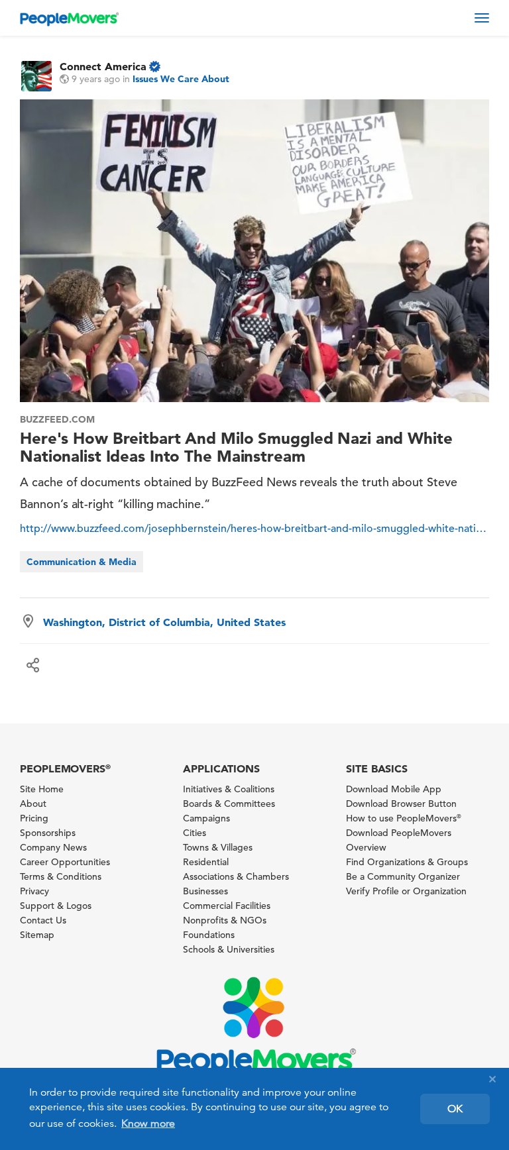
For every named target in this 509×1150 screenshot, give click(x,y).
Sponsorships (48, 833)
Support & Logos (55, 906)
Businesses (205, 891)
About (33, 804)
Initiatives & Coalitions (228, 789)
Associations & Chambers (236, 876)
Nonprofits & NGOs (224, 920)
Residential (206, 862)
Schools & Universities (228, 949)
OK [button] (455, 1109)
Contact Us (43, 920)
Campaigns (206, 818)
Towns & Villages (218, 847)
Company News (53, 847)
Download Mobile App (393, 789)
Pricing (34, 818)
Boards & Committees (229, 804)
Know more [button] (148, 1123)
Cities (194, 833)
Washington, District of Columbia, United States (164, 622)
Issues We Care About (181, 79)
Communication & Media (82, 562)
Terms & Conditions (60, 876)
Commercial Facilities (226, 906)
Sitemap (37, 935)
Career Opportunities (65, 862)
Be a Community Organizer (403, 876)
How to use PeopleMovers (403, 818)
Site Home (42, 789)
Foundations (209, 935)
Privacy (34, 891)
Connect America (103, 66)
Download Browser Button (401, 804)
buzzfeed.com (57, 419)
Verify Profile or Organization (406, 891)
